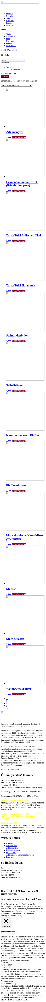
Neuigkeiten (11, 16)
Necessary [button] (5, 962)
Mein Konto (11, 25)
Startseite (9, 14)
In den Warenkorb (19, 137)
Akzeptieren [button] (29, 913)
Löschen (5, 76)
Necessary (8, 965)
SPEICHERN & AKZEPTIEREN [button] (15, 1000)
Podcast (9, 23)
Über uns (10, 21)
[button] (23, 30)
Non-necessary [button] (7, 981)
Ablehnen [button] (17, 913)
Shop (8, 18)
